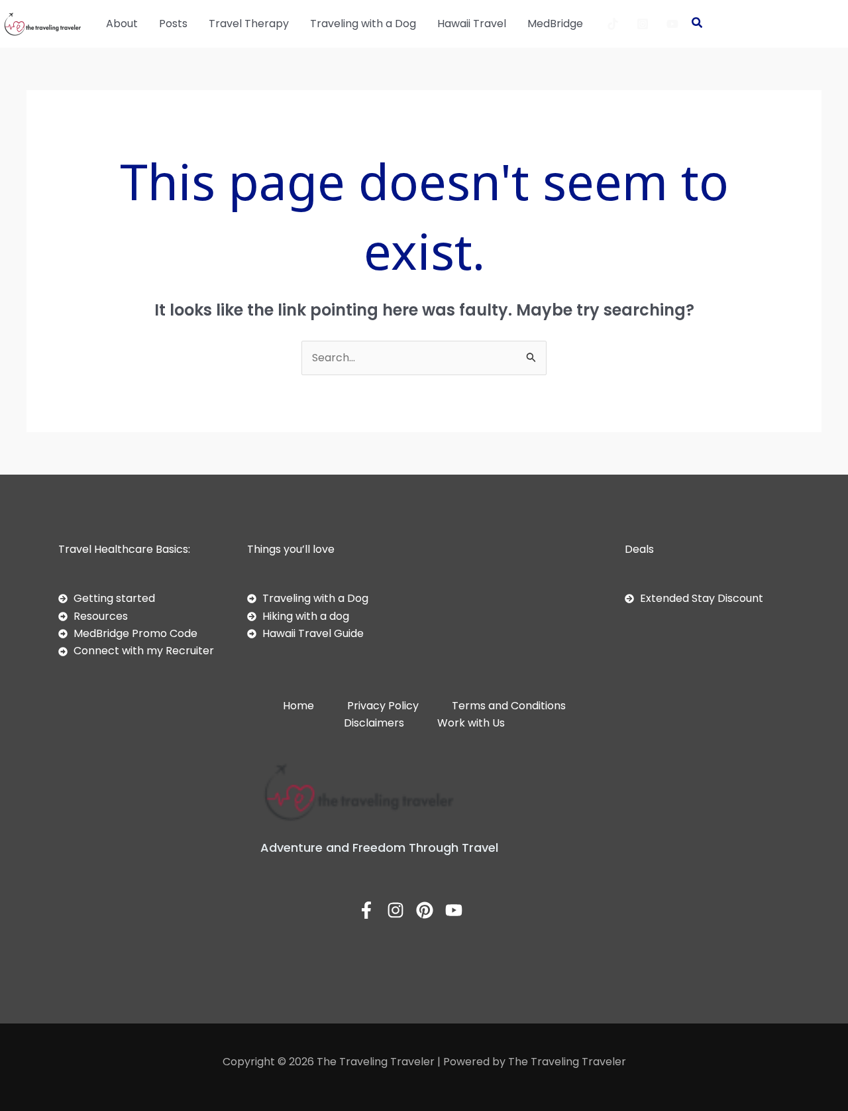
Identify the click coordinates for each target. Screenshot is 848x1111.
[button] (698, 24)
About (122, 23)
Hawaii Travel (471, 23)
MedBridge (555, 23)
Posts (173, 23)
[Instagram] (643, 24)
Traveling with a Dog (363, 23)
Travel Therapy (249, 23)
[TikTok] (613, 24)
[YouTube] (672, 24)
